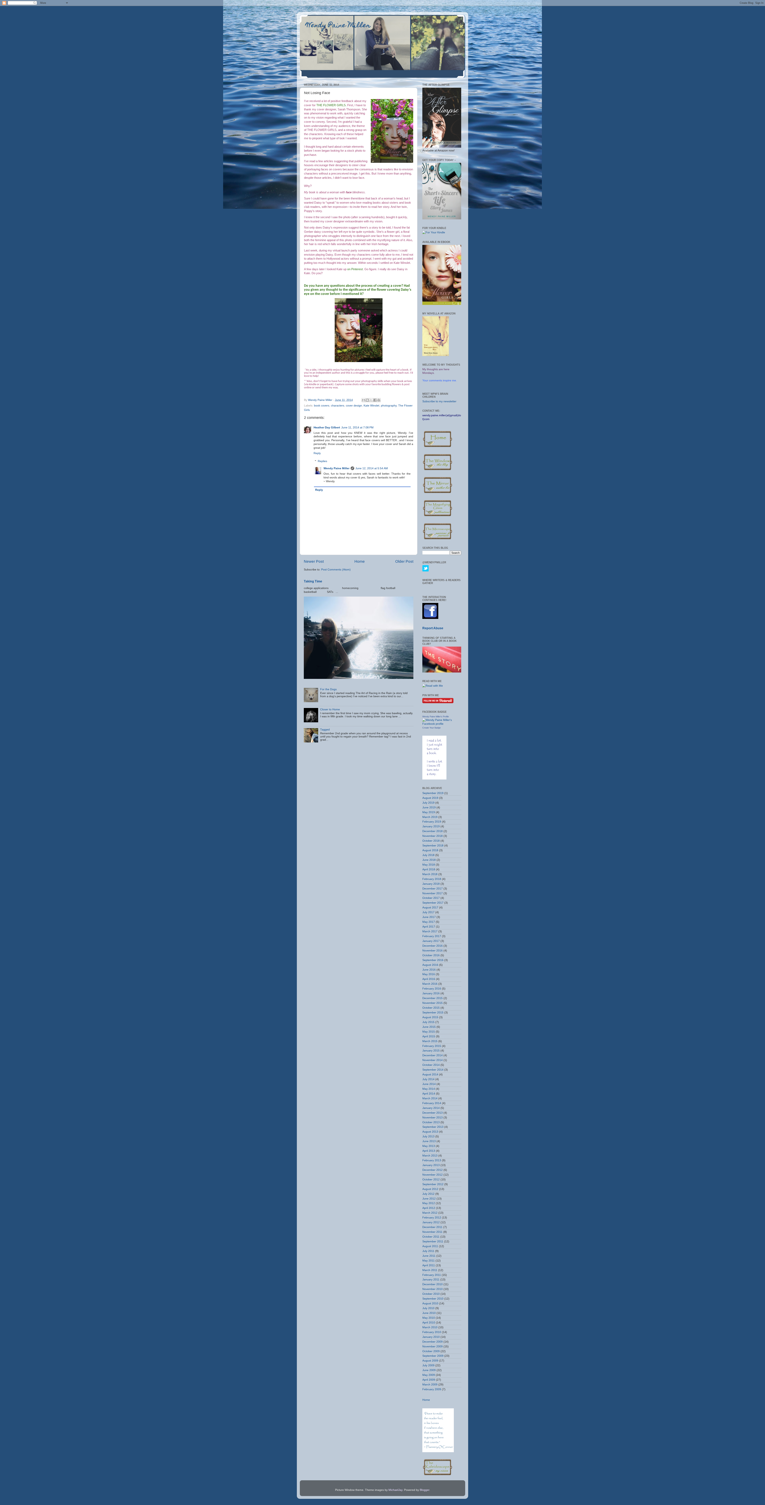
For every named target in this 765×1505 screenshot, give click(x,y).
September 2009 (432, 1355)
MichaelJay (395, 1489)
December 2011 (432, 1227)
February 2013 (431, 1160)
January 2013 (431, 1165)
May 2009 (428, 1374)
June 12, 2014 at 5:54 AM (371, 468)
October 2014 (431, 1064)
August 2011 (430, 1246)
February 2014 (431, 1103)
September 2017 (432, 902)
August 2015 (430, 1017)
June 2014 (429, 1084)
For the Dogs (328, 689)
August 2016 (430, 964)
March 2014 (429, 1098)
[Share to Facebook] (375, 400)
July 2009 (428, 1365)
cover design (354, 405)
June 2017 (429, 917)
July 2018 (428, 855)
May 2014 (428, 1088)
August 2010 (430, 1303)
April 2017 (428, 926)
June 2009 (429, 1370)
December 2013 (432, 1112)
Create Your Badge (431, 727)
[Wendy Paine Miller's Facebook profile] (441, 723)
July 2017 (428, 912)
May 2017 (428, 921)
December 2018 (432, 831)
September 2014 (432, 1069)
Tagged (325, 729)
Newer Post (314, 561)
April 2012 (428, 1208)
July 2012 (428, 1193)
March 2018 (429, 874)
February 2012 (431, 1217)
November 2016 (432, 950)
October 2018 (431, 840)
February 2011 (431, 1274)
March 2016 (429, 983)
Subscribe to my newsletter (439, 401)
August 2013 (430, 1131)
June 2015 (429, 1026)
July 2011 (428, 1251)
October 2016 (431, 955)
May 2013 (428, 1146)
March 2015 (429, 1041)
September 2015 (432, 1012)
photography (389, 405)
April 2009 (428, 1379)
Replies (322, 461)
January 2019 (431, 826)
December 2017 (432, 888)
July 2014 (428, 1079)
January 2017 (431, 941)
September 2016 (432, 960)
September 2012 (432, 1184)
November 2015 (432, 1002)
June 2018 (429, 859)
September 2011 (432, 1241)
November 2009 (432, 1346)
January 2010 (431, 1336)
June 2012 (429, 1198)
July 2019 (428, 802)
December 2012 (432, 1169)
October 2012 (431, 1179)
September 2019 (432, 793)
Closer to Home (330, 709)
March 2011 (429, 1270)
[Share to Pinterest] (379, 400)
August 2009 (430, 1360)
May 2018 (428, 864)
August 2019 (430, 797)
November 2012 (432, 1174)
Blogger (424, 1489)
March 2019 (429, 817)
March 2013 (429, 1155)
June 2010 (429, 1313)
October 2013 (431, 1122)
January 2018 (431, 883)
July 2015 (428, 1022)
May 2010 (428, 1317)
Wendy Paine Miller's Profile (435, 716)
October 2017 (431, 897)
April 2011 (428, 1265)
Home (359, 561)
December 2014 (432, 1055)
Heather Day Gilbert (327, 427)
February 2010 (431, 1332)
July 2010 (428, 1308)
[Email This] (364, 400)
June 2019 (429, 807)
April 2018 (428, 869)
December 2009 (432, 1341)
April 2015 (428, 1036)
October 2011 (430, 1236)
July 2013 (428, 1136)
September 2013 (432, 1126)
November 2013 (432, 1117)
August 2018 (430, 850)
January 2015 (431, 1050)
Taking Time (313, 581)
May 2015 (428, 1031)
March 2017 (429, 931)
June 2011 (428, 1255)
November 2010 (432, 1289)
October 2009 (431, 1351)
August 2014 (430, 1074)
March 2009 (429, 1384)
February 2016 (431, 988)
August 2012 (430, 1189)
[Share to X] (371, 400)
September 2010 (432, 1298)
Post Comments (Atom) (336, 569)
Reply (317, 453)
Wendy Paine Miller (338, 25)
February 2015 (431, 1046)
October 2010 (431, 1293)
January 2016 (431, 993)
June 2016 (429, 969)
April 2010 (428, 1322)
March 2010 (429, 1327)
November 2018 (432, 835)
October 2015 (431, 1007)
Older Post (404, 561)
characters (337, 405)
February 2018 (431, 879)
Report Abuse (432, 628)
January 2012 (431, 1222)
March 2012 (429, 1212)
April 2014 (428, 1093)
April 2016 (428, 979)
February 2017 (431, 936)
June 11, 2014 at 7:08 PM (357, 427)
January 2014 (431, 1107)
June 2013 (429, 1141)
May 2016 (428, 974)
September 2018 (432, 845)
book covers (321, 405)
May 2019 (428, 812)
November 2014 (432, 1060)
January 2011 (430, 1279)
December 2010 (432, 1284)
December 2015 (432, 998)
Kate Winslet (371, 405)
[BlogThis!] (367, 400)
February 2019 (431, 821)
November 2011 (432, 1231)
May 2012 (428, 1203)
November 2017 (432, 893)
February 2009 (431, 1389)
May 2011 (428, 1260)
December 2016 (432, 945)
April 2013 (428, 1150)
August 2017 (430, 907)
